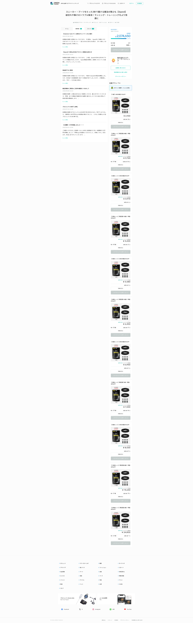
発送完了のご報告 (68, 70)
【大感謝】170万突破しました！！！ (73, 125)
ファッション (104, 22)
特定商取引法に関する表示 (120, 72)
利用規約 (116, 620)
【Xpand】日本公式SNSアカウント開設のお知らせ (77, 52)
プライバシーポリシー (120, 76)
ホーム (66, 28)
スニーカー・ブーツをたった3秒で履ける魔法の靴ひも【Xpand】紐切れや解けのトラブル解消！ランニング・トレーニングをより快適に (96, 15)
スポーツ (112, 22)
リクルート (110, 620)
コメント (90, 28)
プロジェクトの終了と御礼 (70, 107)
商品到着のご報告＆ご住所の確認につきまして (76, 88)
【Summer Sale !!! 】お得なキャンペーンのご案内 (77, 34)
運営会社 (103, 620)
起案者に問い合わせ (121, 68)
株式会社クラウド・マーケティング (82, 22)
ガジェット (95, 22)
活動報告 (78, 28)
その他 (117, 22)
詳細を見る (120, 122)
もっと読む (65, 47)
